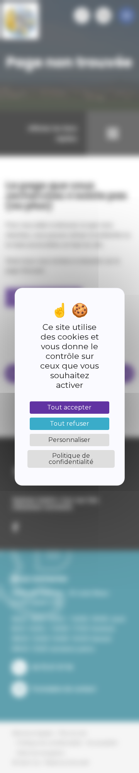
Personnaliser (69, 439)
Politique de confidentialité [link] (71, 458)
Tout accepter (69, 407)
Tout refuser (69, 423)
